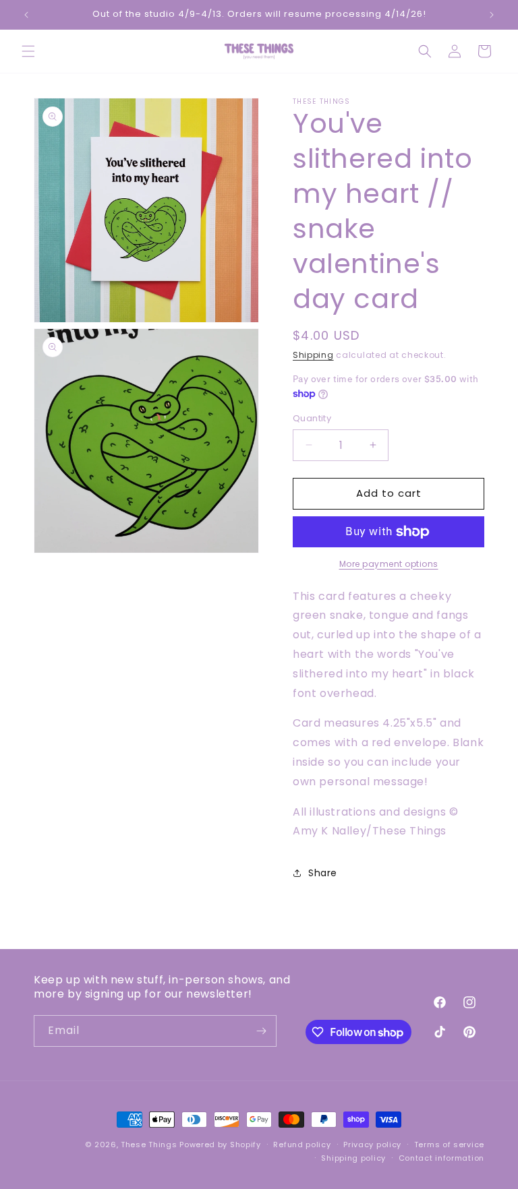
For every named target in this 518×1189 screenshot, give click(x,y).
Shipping (313, 355)
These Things (149, 1144)
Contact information (441, 1158)
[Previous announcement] (26, 15)
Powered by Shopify (220, 1144)
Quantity (312, 418)
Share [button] (322, 873)
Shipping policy (353, 1158)
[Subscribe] (261, 1031)
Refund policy (301, 1144)
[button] (28, 51)
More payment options (388, 564)
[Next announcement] (492, 15)
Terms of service (449, 1144)
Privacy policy (372, 1144)
